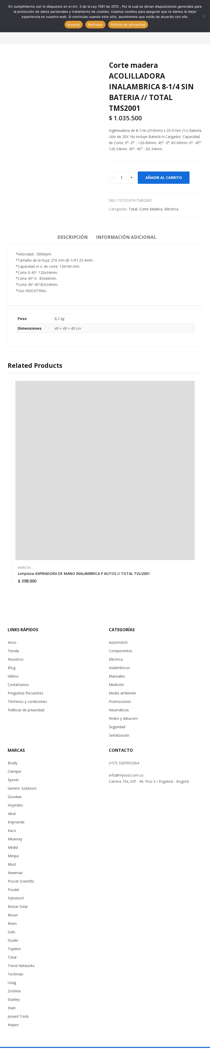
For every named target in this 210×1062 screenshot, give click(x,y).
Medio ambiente (122, 693)
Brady (12, 762)
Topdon (14, 948)
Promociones (120, 701)
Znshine (14, 991)
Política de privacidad (128, 25)
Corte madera (150, 209)
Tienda (13, 650)
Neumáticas (119, 709)
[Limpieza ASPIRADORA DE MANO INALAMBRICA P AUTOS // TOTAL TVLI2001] (105, 470)
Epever (13, 779)
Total (133, 209)
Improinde (16, 822)
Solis (11, 931)
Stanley (14, 999)
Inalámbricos (119, 667)
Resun (13, 915)
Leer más (192, 578)
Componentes (120, 650)
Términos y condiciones (27, 701)
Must (12, 864)
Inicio (12, 642)
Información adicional (126, 237)
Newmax (15, 872)
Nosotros (16, 659)
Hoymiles (15, 805)
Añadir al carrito (163, 177)
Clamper (15, 771)
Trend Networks (21, 965)
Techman (15, 974)
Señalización (119, 735)
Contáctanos (18, 684)
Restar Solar (18, 906)
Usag (12, 982)
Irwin (12, 1007)
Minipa (13, 855)
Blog (11, 667)
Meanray (15, 838)
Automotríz (118, 642)
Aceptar (73, 25)
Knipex (13, 1024)
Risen (12, 923)
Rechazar (95, 25)
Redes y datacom (123, 718)
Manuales (117, 676)
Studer (13, 940)
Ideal (12, 813)
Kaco (12, 830)
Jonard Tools (18, 1016)
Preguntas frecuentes (25, 693)
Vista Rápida (192, 386)
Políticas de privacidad (26, 709)
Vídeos (13, 676)
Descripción (72, 237)
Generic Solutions (22, 788)
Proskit (13, 889)
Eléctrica (171, 209)
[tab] (72, 238)
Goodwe (15, 796)
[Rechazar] (203, 16)
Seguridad (117, 726)
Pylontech (16, 898)
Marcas (24, 567)
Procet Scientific (21, 881)
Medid (13, 847)
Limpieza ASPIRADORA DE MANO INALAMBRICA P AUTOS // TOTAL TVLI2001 (84, 573)
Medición (116, 684)
